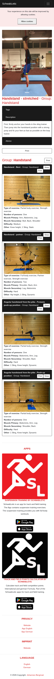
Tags (8, 110)
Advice (8, 141)
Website (27, 625)
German (27, 667)
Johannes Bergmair (35, 675)
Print (27, 151)
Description (11, 117)
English (27, 664)
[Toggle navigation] (48, 3)
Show (46, 167)
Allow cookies (27, 21)
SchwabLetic (9, 3)
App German (27, 632)
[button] (4, 63)
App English (27, 628)
